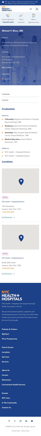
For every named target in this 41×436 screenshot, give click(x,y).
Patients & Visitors (9, 329)
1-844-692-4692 (8, 212)
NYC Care (6, 398)
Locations (5, 100)
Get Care (5, 357)
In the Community (9, 403)
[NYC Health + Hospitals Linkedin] (26, 421)
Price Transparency (9, 339)
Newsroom (6, 380)
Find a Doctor (8, 347)
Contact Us (6, 408)
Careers (5, 375)
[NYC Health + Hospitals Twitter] (14, 421)
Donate (5, 393)
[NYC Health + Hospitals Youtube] (32, 421)
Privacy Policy (16, 431)
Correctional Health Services (13, 385)
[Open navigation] (37, 9)
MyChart (5, 334)
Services (5, 362)
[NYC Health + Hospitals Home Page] (7, 9)
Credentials (5, 94)
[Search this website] (31, 9)
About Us (6, 370)
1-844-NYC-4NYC (8, 22)
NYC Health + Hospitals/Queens (13, 258)
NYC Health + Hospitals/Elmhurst (13, 202)
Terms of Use (25, 431)
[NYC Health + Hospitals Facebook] (9, 421)
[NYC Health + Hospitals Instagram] (20, 421)
